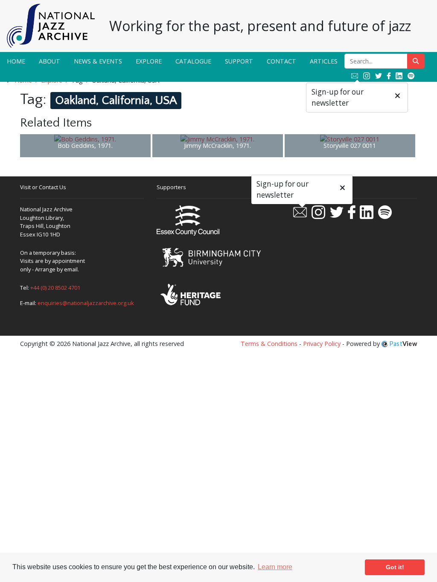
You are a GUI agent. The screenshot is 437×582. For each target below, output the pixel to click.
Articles (324, 61)
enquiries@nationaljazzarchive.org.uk (86, 303)
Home (16, 61)
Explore (149, 61)
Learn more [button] (275, 566)
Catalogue (193, 61)
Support (239, 61)
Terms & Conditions (269, 344)
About (49, 61)
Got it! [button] (395, 567)
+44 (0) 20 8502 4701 (55, 287)
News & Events (98, 61)
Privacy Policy (322, 344)
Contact (281, 61)
